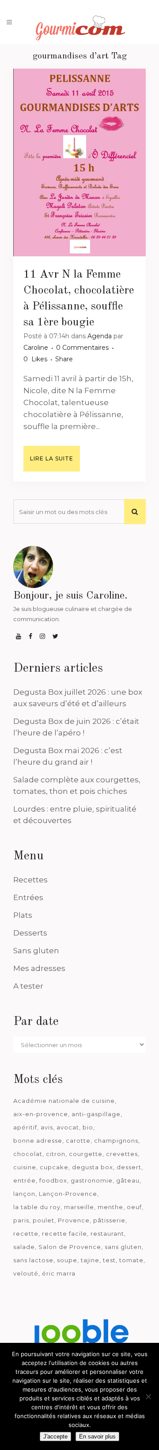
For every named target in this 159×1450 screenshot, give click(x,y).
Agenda (99, 336)
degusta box (92, 1167)
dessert (129, 1167)
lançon (24, 1193)
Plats (22, 915)
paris (21, 1220)
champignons (116, 1140)
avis (47, 1127)
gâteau (128, 1180)
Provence (74, 1220)
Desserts (30, 932)
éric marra (59, 1273)
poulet (43, 1220)
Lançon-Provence (68, 1193)
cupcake (54, 1167)
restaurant (107, 1233)
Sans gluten (36, 950)
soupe (67, 1260)
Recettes (30, 879)
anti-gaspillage (96, 1113)
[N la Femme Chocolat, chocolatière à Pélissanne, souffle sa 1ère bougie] (79, 162)
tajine (90, 1260)
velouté (25, 1273)
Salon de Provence (69, 1246)
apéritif (25, 1127)
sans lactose (33, 1260)
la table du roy (37, 1206)
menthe (110, 1206)
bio (88, 1127)
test (109, 1260)
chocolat (27, 1153)
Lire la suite (51, 458)
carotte (78, 1140)
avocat (68, 1127)
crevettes (122, 1153)
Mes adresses (39, 968)
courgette (85, 1153)
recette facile (64, 1233)
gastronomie (92, 1180)
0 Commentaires (82, 348)
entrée (24, 1180)
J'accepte (55, 1436)
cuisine (24, 1167)
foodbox (53, 1180)
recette (25, 1233)
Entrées (28, 897)
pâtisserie (109, 1220)
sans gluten (123, 1246)
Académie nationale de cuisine (64, 1100)
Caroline (35, 348)
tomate (131, 1260)
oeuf (134, 1206)
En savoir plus (97, 1436)
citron (55, 1153)
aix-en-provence (40, 1113)
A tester (28, 986)
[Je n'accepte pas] (148, 1396)
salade (24, 1246)
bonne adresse (37, 1140)
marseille (79, 1206)
